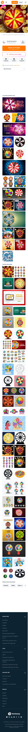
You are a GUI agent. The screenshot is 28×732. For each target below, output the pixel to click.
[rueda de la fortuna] (8, 261)
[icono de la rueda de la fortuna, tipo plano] (8, 459)
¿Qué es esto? (17, 65)
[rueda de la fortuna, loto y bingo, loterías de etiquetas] (13, 482)
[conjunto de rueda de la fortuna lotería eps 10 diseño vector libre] (13, 540)
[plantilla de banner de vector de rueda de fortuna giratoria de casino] (13, 104)
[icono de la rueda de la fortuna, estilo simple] (8, 518)
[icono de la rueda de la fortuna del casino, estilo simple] (8, 660)
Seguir (23, 42)
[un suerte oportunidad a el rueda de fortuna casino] (8, 599)
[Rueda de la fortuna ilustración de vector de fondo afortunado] (7, 323)
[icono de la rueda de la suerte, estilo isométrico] (8, 671)
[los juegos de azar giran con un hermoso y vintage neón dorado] (9, 722)
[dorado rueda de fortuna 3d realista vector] (8, 186)
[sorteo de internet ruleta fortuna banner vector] (13, 137)
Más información (7, 67)
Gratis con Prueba (14, 48)
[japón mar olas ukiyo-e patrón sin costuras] (19, 323)
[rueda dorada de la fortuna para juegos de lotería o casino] (13, 237)
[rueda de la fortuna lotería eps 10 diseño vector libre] (8, 550)
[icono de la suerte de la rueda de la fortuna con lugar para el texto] (13, 275)
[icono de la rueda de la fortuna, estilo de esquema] (8, 506)
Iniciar (20, 2)
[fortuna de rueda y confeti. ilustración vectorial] (8, 562)
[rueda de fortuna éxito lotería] (8, 374)
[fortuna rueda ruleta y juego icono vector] (13, 573)
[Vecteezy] (2, 2)
